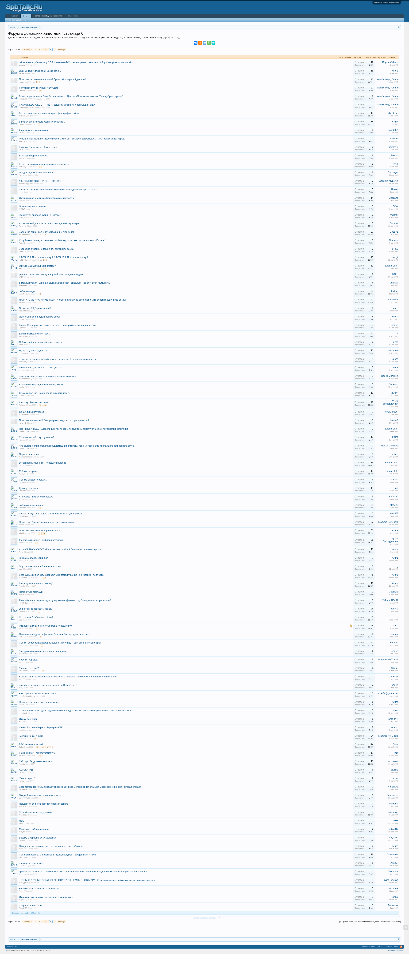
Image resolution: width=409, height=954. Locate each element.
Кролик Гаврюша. (28, 659)
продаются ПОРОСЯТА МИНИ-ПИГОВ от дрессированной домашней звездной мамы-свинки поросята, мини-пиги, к (83, 871)
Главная (15, 16)
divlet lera (22, 116)
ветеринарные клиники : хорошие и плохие (42, 462)
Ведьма (22, 167)
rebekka (394, 676)
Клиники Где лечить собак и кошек (38, 147)
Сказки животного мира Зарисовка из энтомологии (46, 198)
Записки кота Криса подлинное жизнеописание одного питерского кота (57, 189)
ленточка (393, 761)
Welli (21, 543)
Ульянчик (393, 299)
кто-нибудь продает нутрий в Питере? (40, 215)
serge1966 (23, 798)
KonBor (394, 668)
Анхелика (393, 905)
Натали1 (22, 423)
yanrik (21, 499)
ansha (395, 549)
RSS (401, 947)
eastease (22, 362)
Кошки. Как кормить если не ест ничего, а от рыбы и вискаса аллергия (57, 325)
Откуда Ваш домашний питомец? (37, 266)
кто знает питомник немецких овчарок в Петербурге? (48, 685)
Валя (21, 891)
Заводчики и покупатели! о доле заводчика (42, 651)
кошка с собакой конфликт (33, 558)
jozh (396, 752)
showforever (24, 414)
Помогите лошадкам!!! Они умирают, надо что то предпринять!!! (54, 420)
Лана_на (22, 226)
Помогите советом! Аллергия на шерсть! (41, 530)
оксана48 (23, 65)
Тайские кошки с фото (31, 736)
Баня (21, 150)
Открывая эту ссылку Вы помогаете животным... (46, 897)
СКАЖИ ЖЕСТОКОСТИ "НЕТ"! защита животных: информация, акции (57, 104)
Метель (394, 505)
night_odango (24, 260)
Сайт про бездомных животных (36, 761)
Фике (395, 164)
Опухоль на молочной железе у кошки (40, 566)
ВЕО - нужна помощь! (31, 744)
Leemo (394, 155)
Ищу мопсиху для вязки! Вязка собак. (40, 71)
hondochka (23, 353)
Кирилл (22, 755)
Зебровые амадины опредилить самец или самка (46, 249)
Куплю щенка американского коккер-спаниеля (44, 164)
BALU (21, 251)
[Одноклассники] (200, 43)
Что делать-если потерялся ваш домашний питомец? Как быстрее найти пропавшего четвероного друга (76, 446)
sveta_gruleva (24, 883)
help (20, 82)
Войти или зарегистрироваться (386, 2)
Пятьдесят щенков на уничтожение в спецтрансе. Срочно (50, 846)
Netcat (394, 897)
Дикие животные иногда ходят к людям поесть (44, 393)
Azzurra (22, 141)
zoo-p (21, 370)
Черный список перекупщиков (35, 812)
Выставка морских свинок (33, 155)
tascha (21, 387)
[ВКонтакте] (195, 43)
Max (20, 688)
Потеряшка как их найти (32, 206)
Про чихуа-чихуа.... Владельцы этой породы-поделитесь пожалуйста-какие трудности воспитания (73, 429)
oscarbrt (22, 730)
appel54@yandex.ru (27, 696)
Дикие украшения (28, 488)
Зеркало (393, 198)
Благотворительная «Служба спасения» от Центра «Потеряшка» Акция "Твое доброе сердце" (71, 96)
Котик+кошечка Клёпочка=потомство (39, 888)
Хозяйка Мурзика (26, 184)
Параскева (392, 795)
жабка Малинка (25, 234)
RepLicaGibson (390, 62)
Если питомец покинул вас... (34, 333)
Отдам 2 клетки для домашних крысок (40, 795)
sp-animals (23, 577)
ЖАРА (394, 393)
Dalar (21, 747)
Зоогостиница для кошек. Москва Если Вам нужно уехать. (51, 513)
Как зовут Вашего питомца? (34, 402)
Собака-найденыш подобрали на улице (41, 342)
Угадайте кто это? (29, 668)
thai (20, 738)
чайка (21, 133)
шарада (394, 282)
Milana (394, 454)
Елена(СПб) (391, 265)
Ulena (395, 316)
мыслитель (23, 336)
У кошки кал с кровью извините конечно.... (42, 121)
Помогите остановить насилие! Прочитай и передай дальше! (52, 79)
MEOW (22, 209)
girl (396, 488)
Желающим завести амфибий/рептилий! (41, 540)
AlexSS (394, 863)
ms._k (395, 257)
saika (21, 218)
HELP (22, 820)
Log (20, 569)
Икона (21, 73)
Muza (395, 846)
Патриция (23, 175)
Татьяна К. (23, 285)
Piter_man (23, 645)
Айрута (22, 832)
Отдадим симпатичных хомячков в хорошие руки (46, 625)
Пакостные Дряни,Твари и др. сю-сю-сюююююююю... (48, 522)
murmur (22, 201)
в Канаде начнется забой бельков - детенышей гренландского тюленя (57, 359)
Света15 (22, 90)
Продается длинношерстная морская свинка (43, 804)
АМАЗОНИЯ (26, 770)
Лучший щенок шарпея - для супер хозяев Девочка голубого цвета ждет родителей (65, 600)
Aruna (395, 530)
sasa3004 (393, 130)
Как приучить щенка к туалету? (36, 583)
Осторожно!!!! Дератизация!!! (35, 308)
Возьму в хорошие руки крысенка (37, 837)
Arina (21, 552)
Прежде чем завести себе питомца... (39, 702)
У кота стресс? (27, 778)
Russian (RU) (12, 947)
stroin (395, 710)
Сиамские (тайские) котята (34, 829)
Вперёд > (61, 50)
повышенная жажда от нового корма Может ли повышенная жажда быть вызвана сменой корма (71, 138)
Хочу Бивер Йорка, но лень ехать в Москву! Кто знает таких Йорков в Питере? (62, 240)
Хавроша (22, 874)
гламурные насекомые (31, 863)
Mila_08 (22, 679)
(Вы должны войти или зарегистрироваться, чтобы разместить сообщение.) (370, 922)
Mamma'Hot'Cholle (26, 457)
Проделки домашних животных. (36, 172)
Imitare (394, 291)
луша (21, 474)
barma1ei (393, 147)
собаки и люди (27, 291)
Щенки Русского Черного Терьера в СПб (41, 727)
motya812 (393, 829)
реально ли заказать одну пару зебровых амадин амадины (51, 274)
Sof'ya (21, 319)
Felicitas (22, 268)
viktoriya (22, 533)
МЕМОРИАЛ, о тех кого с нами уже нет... (41, 367)
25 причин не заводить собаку (35, 609)
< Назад (25, 50)
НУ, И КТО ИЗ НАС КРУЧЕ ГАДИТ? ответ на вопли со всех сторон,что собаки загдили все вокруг (72, 299)
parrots (22, 772)
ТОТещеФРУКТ (390, 600)
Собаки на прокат (28, 471)
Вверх (396, 947)
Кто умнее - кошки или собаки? (36, 496)
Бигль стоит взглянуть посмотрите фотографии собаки (49, 113)
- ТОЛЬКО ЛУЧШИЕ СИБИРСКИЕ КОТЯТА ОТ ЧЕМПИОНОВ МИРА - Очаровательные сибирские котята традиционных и (87, 880)
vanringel (393, 121)
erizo (21, 192)
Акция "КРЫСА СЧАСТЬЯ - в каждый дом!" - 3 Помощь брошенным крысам (60, 549)
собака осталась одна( (31, 505)
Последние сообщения (17, 20)
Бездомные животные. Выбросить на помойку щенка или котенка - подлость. (61, 575)
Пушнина (23, 328)
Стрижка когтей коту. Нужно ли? (36, 437)
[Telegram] (204, 43)
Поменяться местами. (31, 592)
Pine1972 (22, 603)
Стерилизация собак (30, 905)
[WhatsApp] (209, 43)
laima (21, 345)
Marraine (22, 158)
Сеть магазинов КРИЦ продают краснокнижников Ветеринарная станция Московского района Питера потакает (80, 787)
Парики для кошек (29, 454)
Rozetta (22, 302)
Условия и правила (395, 950)
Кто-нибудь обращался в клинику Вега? (41, 384)
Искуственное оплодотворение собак (39, 316)
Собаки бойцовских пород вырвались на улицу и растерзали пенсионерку (60, 642)
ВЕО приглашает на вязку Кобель (37, 693)
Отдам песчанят (28, 719)
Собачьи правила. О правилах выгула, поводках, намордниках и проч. (57, 854)
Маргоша (22, 900)
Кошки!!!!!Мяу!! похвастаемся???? (37, 753)
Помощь (380, 947)
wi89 (21, 823)
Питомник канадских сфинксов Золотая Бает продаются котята (54, 634)
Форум (26, 16)
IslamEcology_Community (390, 79)
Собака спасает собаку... (33, 479)
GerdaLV (393, 240)
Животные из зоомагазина (33, 130)
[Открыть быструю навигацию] (399, 27)
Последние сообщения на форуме (48, 16)
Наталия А (23, 722)
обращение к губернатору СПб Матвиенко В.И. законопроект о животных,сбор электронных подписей (75, 62)
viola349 (394, 513)
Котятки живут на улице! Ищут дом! (38, 88)
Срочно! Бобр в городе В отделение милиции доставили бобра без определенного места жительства (75, 710)
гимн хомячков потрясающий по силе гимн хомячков (47, 376)
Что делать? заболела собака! (36, 617)
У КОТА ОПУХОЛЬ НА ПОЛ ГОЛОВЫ (40, 181)
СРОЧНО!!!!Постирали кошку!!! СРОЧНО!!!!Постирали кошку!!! (53, 257)
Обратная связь (368, 947)
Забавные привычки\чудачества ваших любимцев (46, 232)
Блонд (394, 189)
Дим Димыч (23, 857)
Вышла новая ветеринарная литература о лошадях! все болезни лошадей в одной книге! (68, 676)
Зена (395, 744)
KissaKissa (23, 516)
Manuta (22, 586)
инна (395, 308)
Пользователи (72, 16)
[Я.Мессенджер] (213, 43)
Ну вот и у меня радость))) (33, 350)
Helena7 (22, 637)
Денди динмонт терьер (31, 412)
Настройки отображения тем (204, 918)
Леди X (22, 243)
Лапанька (23, 789)
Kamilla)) (393, 496)
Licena (21, 124)
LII (397, 333)
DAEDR (22, 294)
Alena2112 (23, 815)
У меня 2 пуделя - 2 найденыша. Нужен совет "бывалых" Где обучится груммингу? (64, 283)
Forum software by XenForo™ (28, 950)
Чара (21, 628)
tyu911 (21, 465)
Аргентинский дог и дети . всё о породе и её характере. (49, 223)
